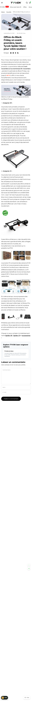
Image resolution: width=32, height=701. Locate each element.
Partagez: (6, 52)
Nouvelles (8, 11)
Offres (25, 7)
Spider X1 (16, 335)
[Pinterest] (15, 53)
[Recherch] (26, 2)
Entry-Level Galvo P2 (15, 7)
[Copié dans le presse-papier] (18, 53)
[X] (13, 53)
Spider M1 (8, 335)
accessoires (26, 335)
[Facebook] (11, 53)
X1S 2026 (4, 7)
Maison (3, 11)
